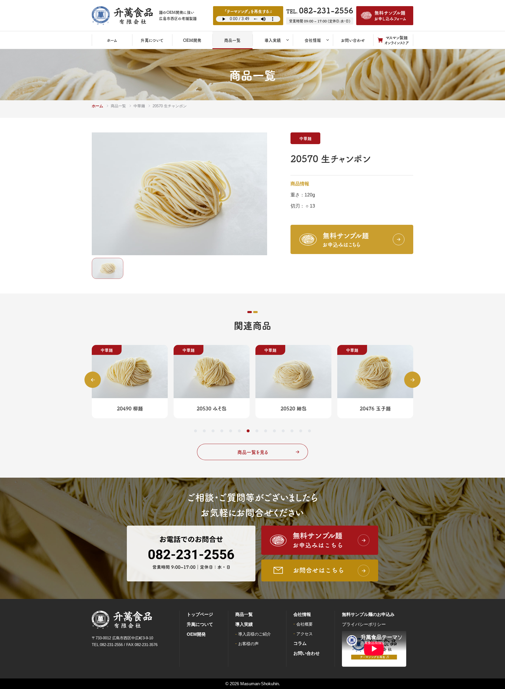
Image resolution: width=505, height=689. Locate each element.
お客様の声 (248, 643)
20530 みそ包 (211, 408)
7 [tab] (248, 430)
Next (412, 380)
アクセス (304, 633)
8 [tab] (256, 430)
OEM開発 (196, 634)
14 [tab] (309, 430)
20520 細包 (294, 408)
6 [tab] (239, 430)
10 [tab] (274, 430)
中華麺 (139, 106)
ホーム (97, 106)
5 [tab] (230, 430)
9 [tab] (265, 430)
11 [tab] (283, 430)
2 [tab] (204, 430)
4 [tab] (221, 430)
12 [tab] (291, 430)
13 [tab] (300, 430)
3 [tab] (213, 430)
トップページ (200, 614)
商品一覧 (118, 106)
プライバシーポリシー (364, 624)
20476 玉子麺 (375, 408)
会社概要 (304, 624)
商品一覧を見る (252, 452)
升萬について (200, 624)
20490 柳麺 (130, 408)
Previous (92, 380)
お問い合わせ (306, 653)
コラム (300, 643)
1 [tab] (195, 430)
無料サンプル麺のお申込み (368, 614)
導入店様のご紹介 (254, 634)
